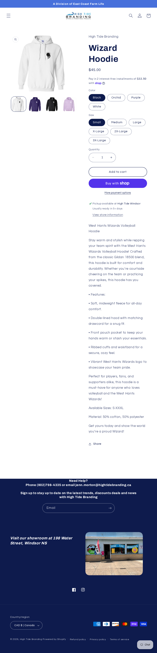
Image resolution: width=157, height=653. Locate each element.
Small (97, 122)
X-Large (98, 131)
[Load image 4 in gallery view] (69, 104)
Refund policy (78, 639)
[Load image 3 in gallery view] (52, 104)
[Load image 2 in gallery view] (35, 104)
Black (97, 97)
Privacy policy (98, 639)
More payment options (118, 193)
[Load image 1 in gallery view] (18, 104)
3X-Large (99, 140)
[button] (8, 15)
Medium (117, 122)
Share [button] (97, 443)
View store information (107, 214)
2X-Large (121, 131)
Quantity (94, 149)
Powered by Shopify (54, 639)
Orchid (116, 97)
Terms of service (119, 639)
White (97, 106)
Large (137, 122)
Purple (136, 97)
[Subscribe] (110, 508)
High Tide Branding (31, 639)
